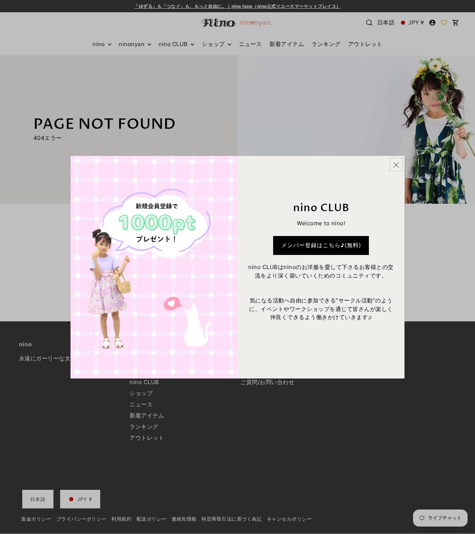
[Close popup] (396, 164)
